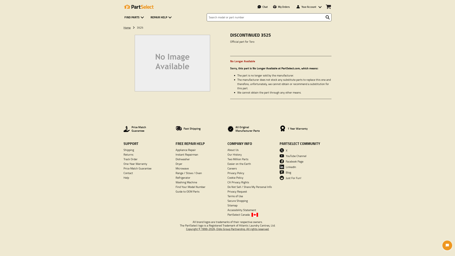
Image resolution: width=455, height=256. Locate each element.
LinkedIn (291, 167)
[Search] (327, 17)
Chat (265, 7)
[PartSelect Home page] (139, 6)
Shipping (129, 150)
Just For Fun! (293, 178)
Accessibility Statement (242, 210)
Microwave (182, 168)
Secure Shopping (238, 201)
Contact (128, 173)
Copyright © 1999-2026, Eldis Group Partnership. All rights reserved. (227, 229)
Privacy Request (237, 191)
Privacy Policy (236, 173)
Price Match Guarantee (137, 168)
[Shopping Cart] (328, 6)
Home (127, 27)
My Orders (284, 7)
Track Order (131, 159)
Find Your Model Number (190, 187)
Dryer (179, 164)
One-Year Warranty (135, 164)
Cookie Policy (235, 178)
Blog (288, 172)
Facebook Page (294, 161)
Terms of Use (235, 196)
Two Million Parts (238, 159)
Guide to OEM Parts (187, 191)
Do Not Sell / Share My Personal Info (250, 187)
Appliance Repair (186, 150)
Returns (128, 154)
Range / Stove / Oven (189, 173)
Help (126, 178)
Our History (235, 154)
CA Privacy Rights (238, 182)
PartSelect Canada (239, 214)
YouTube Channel (296, 156)
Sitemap (232, 205)
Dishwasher (183, 159)
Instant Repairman (187, 154)
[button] (135, 17)
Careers (232, 168)
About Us (233, 150)
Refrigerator (183, 178)
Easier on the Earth (239, 164)
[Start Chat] (447, 245)
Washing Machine (186, 182)
